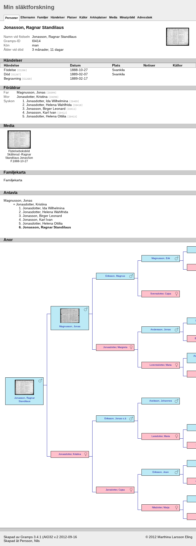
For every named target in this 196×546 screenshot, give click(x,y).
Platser (72, 17)
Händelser (58, 17)
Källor (83, 17)
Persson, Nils (30, 541)
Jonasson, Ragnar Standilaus (24, 400)
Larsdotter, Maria (161, 436)
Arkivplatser (98, 17)
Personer (11, 18)
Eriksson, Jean (160, 472)
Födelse (15, 70)
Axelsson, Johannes (160, 400)
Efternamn (28, 17)
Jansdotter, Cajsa (115, 489)
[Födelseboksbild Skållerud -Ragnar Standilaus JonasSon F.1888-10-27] (177, 44)
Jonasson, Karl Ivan (46, 112)
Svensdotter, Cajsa (160, 293)
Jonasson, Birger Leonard (51, 108)
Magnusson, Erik (161, 258)
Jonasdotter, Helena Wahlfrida (54, 105)
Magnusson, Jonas (36, 92)
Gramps (27, 537)
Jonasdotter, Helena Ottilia (51, 116)
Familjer (42, 17)
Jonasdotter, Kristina (38, 97)
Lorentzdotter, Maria (161, 365)
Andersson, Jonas (161, 329)
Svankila (118, 70)
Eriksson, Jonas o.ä (115, 418)
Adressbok (144, 17)
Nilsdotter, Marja (160, 507)
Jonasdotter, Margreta (115, 347)
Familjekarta (13, 180)
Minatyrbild (127, 17)
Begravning (18, 78)
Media (113, 17)
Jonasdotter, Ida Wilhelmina (52, 101)
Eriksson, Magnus (115, 276)
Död (12, 74)
